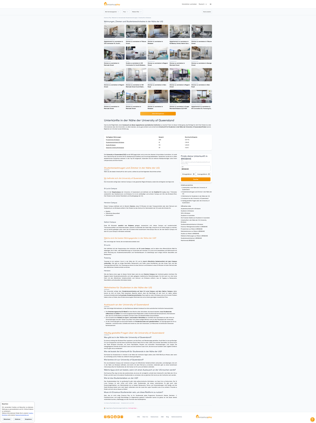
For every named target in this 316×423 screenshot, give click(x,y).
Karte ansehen (207, 11)
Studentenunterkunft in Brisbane (190, 208)
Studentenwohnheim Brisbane (115, 142)
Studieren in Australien (188, 215)
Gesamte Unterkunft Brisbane (115, 147)
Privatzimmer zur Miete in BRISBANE (191, 229)
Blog (167, 417)
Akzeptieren (28, 419)
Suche (195, 179)
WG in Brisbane (185, 213)
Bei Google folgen (133, 408)
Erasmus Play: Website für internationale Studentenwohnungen (121, 17)
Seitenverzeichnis (176, 417)
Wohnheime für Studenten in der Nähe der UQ (196, 196)
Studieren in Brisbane (187, 211)
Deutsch (201, 4)
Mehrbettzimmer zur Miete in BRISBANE (193, 231)
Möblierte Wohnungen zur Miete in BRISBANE (194, 236)
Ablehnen (17, 419)
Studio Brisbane (111, 145)
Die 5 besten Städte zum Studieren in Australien (195, 218)
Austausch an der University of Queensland (195, 198)
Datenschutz (154, 417)
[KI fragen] (312, 419)
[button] (114, 31)
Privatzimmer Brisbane (113, 140)
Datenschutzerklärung (22, 415)
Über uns (145, 417)
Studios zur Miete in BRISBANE (190, 233)
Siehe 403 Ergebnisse (158, 113)
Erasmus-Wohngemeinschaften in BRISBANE (194, 227)
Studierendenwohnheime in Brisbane (192, 224)
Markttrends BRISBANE (188, 240)
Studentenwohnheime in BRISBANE (191, 238)
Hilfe (138, 417)
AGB (162, 417)
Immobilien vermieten (189, 4)
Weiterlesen (7, 419)
